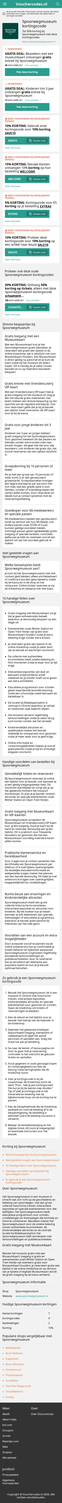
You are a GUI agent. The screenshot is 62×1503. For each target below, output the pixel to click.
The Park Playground (18, 1386)
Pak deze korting (27, 72)
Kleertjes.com (10, 1441)
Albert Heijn (9, 1419)
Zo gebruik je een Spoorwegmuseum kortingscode (28, 1181)
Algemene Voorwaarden (10, 1481)
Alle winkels (9, 1457)
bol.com (7, 1425)
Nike (5, 1447)
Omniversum (13, 1369)
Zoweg (10, 1397)
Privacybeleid (10, 1474)
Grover (6, 1436)
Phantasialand (14, 1375)
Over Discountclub (42, 1414)
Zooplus (7, 1452)
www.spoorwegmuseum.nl (32, 1296)
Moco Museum (15, 1364)
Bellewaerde (13, 1348)
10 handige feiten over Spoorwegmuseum (31, 1165)
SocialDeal (12, 1380)
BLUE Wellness (14, 1353)
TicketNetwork (14, 1391)
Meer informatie (12, 148)
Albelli (6, 1414)
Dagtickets (12, 1358)
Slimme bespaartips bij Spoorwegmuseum (31, 1154)
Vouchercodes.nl (31, 4)
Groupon (7, 1430)
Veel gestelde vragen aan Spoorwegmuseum (32, 1160)
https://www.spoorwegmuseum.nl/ (38, 41)
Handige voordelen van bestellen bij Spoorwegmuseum (27, 1172)
